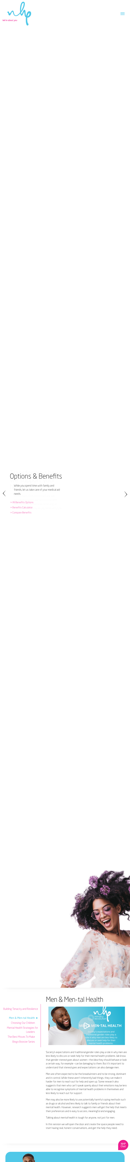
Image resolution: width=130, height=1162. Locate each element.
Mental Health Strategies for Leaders (22, 1029)
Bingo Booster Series (23, 1041)
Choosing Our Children (23, 1022)
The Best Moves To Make (21, 1036)
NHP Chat (123, 1145)
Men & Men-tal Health (22, 1018)
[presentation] (6, 493)
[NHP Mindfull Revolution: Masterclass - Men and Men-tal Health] (86, 1026)
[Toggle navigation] (122, 13)
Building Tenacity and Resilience (20, 1009)
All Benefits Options (23, 502)
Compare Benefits (21, 512)
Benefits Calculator (22, 507)
